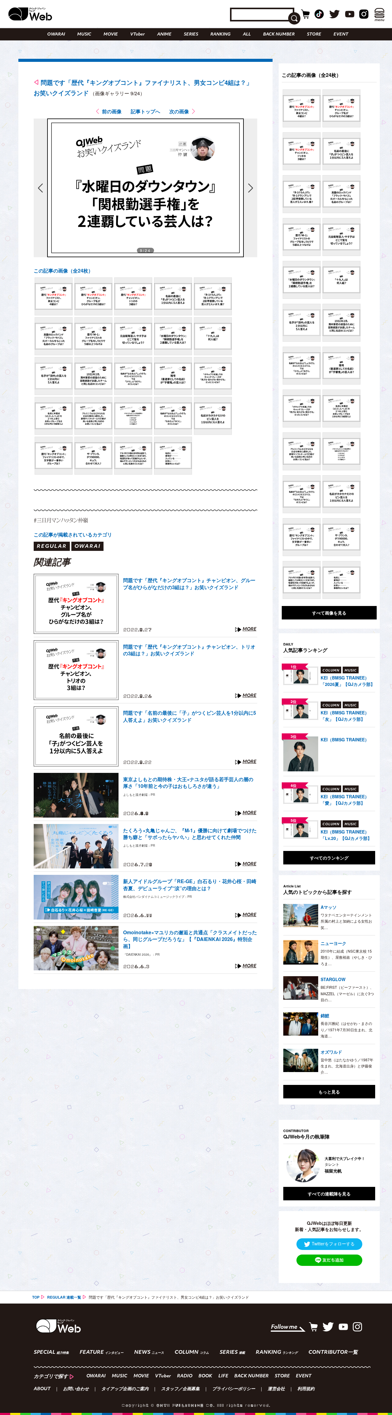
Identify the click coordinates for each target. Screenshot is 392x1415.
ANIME (164, 34)
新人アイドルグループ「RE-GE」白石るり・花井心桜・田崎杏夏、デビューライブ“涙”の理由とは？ (189, 884)
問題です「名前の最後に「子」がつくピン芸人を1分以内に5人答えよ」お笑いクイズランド (189, 716)
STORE (314, 34)
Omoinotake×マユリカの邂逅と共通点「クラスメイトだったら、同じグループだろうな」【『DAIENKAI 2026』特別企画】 (190, 939)
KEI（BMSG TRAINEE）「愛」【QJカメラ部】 (345, 799)
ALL (247, 34)
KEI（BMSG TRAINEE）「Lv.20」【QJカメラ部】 (346, 835)
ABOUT (42, 1389)
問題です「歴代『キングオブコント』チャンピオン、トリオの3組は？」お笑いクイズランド (189, 650)
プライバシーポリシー (233, 1389)
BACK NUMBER (279, 34)
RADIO (184, 1376)
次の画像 (179, 111)
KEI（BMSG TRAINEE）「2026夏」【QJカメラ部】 (348, 681)
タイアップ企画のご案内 (125, 1389)
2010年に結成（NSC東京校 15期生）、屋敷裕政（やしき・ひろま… (346, 957)
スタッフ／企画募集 (180, 1389)
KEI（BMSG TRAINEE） (345, 739)
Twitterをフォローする (333, 1243)
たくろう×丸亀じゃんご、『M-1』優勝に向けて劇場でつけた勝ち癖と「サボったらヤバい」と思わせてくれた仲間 (190, 834)
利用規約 (306, 1389)
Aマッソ (329, 907)
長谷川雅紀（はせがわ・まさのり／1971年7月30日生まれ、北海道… (346, 1029)
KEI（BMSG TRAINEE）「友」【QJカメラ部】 (345, 715)
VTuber (137, 34)
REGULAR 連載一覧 (64, 1297)
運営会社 (276, 1389)
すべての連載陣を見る (329, 1194)
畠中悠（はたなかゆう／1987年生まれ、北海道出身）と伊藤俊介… (347, 1066)
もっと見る (329, 1092)
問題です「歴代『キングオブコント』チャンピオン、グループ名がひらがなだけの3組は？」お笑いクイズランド (189, 583)
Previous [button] (289, 1165)
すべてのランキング (329, 858)
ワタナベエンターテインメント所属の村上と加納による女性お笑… (346, 921)
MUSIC (84, 34)
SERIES (191, 34)
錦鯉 (325, 1015)
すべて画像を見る (329, 613)
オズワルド (331, 1052)
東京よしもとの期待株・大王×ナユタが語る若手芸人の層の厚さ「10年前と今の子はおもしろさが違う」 (188, 782)
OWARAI (56, 34)
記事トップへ (145, 111)
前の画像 (112, 111)
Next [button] (364, 1165)
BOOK (205, 1376)
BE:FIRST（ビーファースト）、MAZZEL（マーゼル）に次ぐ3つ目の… (347, 993)
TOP (36, 1297)
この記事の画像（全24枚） (63, 270)
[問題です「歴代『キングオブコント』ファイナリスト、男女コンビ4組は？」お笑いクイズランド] (54, 296)
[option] (329, 1165)
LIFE (223, 1376)
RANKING (220, 34)
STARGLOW (333, 979)
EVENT (341, 34)
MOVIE (111, 34)
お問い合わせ (76, 1389)
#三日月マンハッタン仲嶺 (61, 520)
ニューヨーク (333, 943)
